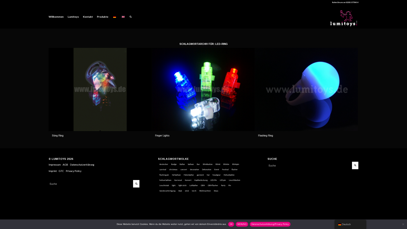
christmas (173, 169)
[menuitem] (56, 17)
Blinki (218, 164)
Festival (225, 169)
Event (216, 169)
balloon (191, 164)
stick (187, 191)
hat (208, 175)
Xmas (216, 191)
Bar (198, 164)
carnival (162, 169)
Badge (174, 164)
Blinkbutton (208, 164)
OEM (203, 185)
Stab (180, 191)
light (174, 185)
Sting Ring (57, 135)
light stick (182, 185)
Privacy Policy (73, 170)
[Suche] (131, 17)
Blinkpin (235, 164)
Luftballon (194, 185)
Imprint (53, 170)
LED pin (223, 180)
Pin (229, 185)
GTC (61, 170)
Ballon (182, 164)
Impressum (55, 164)
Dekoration (206, 169)
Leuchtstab (164, 185)
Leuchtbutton (234, 180)
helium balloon (165, 180)
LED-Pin (213, 180)
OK (231, 224)
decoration (194, 169)
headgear (217, 175)
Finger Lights (162, 135)
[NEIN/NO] (403, 224)
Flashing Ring (265, 135)
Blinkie (226, 164)
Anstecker (163, 164)
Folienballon (189, 175)
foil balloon (176, 175)
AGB (65, 164)
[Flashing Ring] (306, 89)
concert (183, 169)
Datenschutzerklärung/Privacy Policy (270, 224)
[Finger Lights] (203, 89)
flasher (235, 169)
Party (223, 185)
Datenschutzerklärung (82, 164)
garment (200, 175)
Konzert (188, 180)
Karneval (178, 180)
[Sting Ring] (100, 89)
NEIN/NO (242, 224)
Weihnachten (205, 191)
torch (194, 191)
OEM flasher (213, 185)
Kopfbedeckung (200, 180)
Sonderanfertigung (167, 191)
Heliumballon (229, 175)
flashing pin (164, 175)
